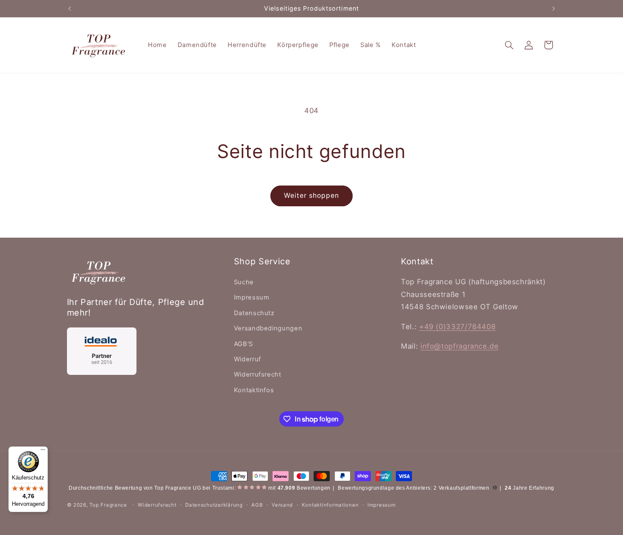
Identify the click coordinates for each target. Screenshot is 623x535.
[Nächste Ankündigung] (553, 8)
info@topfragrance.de (459, 346)
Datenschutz (254, 313)
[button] (509, 45)
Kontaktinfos (254, 390)
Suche (244, 282)
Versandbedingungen (268, 328)
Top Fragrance (108, 505)
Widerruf (247, 359)
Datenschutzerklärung (214, 505)
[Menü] (43, 451)
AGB (257, 505)
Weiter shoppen (311, 195)
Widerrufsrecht (257, 374)
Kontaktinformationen (330, 505)
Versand (282, 505)
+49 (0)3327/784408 (457, 326)
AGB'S (243, 344)
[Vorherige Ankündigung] (69, 8)
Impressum (252, 297)
